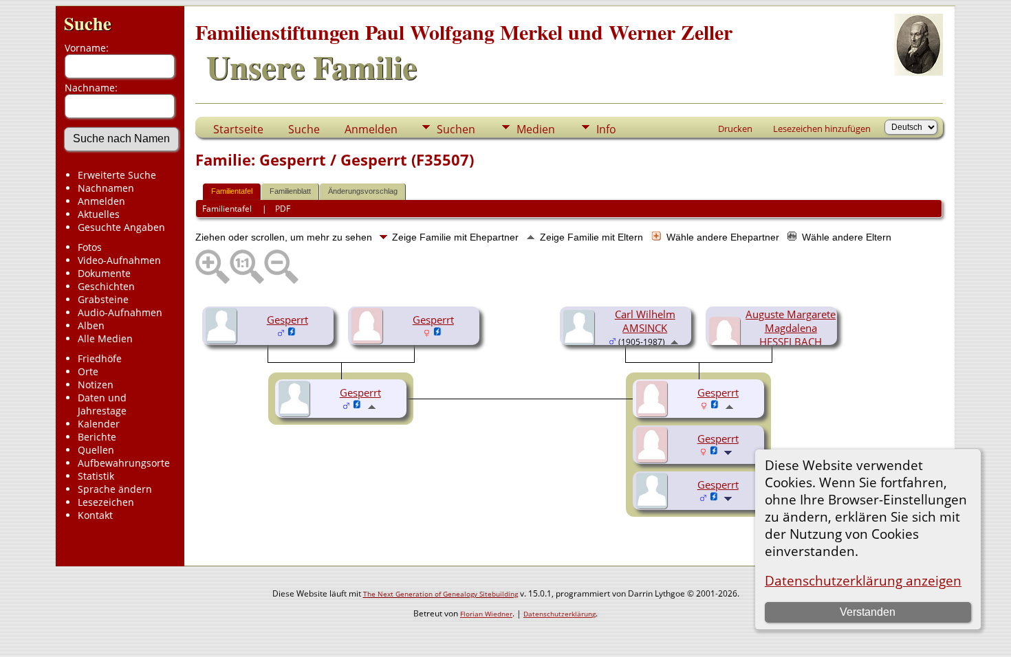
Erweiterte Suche (117, 174)
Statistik (96, 475)
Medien (536, 129)
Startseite (238, 129)
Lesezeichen (106, 502)
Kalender (99, 423)
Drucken (735, 128)
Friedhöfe (100, 358)
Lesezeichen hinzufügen (822, 128)
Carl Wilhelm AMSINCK (645, 321)
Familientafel (231, 191)
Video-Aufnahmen (119, 260)
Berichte (97, 436)
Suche (87, 23)
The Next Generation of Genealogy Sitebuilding (440, 594)
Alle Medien (105, 338)
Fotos (90, 247)
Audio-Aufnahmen (120, 312)
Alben (91, 325)
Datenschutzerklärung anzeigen (863, 580)
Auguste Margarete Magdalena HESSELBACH (791, 327)
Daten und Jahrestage (102, 404)
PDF (282, 208)
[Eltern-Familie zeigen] (674, 341)
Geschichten (106, 286)
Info (606, 129)
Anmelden (101, 201)
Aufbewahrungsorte (124, 462)
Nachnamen (106, 187)
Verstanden (867, 612)
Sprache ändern (115, 488)
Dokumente (104, 273)
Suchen (456, 129)
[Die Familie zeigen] (729, 451)
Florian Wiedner (486, 614)
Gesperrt (287, 319)
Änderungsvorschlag (363, 191)
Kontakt (95, 515)
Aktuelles (99, 214)
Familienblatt (290, 191)
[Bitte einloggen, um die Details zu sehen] (292, 332)
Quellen (96, 449)
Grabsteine (103, 299)
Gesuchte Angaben (121, 227)
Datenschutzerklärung (559, 614)
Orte (88, 371)
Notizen (95, 384)
